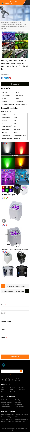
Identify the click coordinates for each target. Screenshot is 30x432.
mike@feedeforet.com (15, 430)
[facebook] (2, 379)
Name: (3, 305)
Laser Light (18, 402)
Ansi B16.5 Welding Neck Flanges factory (7, 415)
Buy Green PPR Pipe (6, 417)
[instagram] (16, 379)
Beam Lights (18, 400)
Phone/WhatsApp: (6, 321)
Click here (12, 374)
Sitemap (3, 392)
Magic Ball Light (16, 22)
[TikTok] (19, 379)
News (2, 389)
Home (4, 22)
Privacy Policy (14, 392)
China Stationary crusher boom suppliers (21, 419)
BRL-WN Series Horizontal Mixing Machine (8, 422)
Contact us (22, 389)
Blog (11, 389)
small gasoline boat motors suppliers (20, 422)
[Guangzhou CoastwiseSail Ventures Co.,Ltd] (9, 365)
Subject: (3, 329)
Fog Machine (18, 404)
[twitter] (9, 379)
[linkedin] (6, 379)
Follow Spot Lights (19, 406)
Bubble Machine (5, 406)
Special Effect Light (6, 402)
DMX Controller (5, 404)
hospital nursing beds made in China (6, 419)
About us (12, 387)
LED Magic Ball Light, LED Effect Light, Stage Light (11, 291)
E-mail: (3, 313)
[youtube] (12, 379)
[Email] (21, 371)
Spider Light (4, 400)
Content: (4, 337)
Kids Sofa (17, 417)
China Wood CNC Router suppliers (21, 415)
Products (9, 22)
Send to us (16, 84)
